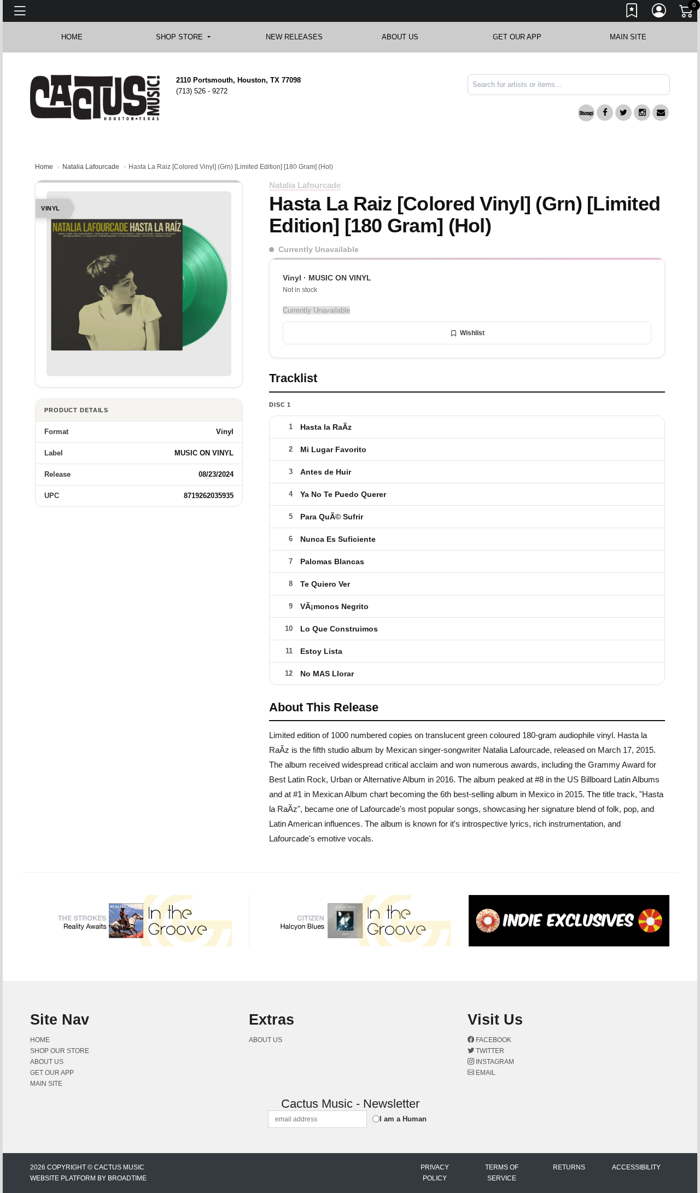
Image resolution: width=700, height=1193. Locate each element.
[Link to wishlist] (632, 12)
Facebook (492, 1040)
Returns (569, 1167)
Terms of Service (501, 1172)
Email (484, 1073)
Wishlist (472, 333)
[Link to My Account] (659, 12)
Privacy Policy (435, 1172)
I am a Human (403, 1119)
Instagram (494, 1062)
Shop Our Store (59, 1051)
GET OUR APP (517, 37)
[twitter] (623, 112)
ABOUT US (405, 37)
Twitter (489, 1051)
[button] (183, 37)
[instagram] (642, 112)
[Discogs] (586, 112)
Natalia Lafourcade (90, 167)
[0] (686, 13)
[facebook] (605, 112)
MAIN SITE (628, 37)
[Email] (660, 112)
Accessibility (636, 1167)
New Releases (294, 37)
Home (44, 167)
